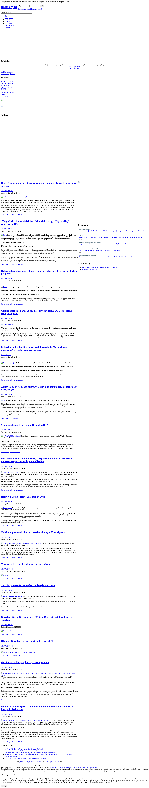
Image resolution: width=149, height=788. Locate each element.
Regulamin (67, 767)
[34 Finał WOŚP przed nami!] (11, 436)
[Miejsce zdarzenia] (7, 324)
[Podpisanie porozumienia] (10, 472)
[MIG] (3, 400)
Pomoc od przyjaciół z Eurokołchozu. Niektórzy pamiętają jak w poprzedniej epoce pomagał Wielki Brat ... (113, 231)
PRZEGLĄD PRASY (8, 87)
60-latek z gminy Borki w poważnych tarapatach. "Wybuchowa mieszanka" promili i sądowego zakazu (34, 348)
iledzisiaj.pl (9, 7)
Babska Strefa (9, 25)
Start (6, 16)
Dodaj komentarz (17, 214)
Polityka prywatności (78, 767)
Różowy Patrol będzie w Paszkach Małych (23, 496)
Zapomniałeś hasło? (24, 9)
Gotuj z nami (9, 18)
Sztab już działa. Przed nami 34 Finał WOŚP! (25, 425)
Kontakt (7, 27)
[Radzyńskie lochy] (9, 111)
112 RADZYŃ (6, 355)
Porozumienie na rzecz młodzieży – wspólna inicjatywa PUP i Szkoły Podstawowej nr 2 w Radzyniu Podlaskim (36, 460)
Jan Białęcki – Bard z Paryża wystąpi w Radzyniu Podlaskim (24, 749)
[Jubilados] (5, 575)
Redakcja (53, 767)
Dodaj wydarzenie (74, 67)
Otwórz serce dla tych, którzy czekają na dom (25, 662)
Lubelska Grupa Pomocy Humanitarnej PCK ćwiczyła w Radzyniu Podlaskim (30, 753)
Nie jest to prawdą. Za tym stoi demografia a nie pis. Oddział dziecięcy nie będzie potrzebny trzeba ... (111, 237)
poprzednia (30, 762)
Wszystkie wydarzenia (8, 74)
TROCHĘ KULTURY (8, 83)
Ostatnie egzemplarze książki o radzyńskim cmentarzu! (22, 751)
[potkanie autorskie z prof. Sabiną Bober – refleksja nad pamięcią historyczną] (26, 720)
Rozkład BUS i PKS (7, 93)
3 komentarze (15, 655)
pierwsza (22, 762)
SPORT (3, 89)
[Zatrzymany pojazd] (8, 363)
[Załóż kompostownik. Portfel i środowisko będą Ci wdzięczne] (22, 543)
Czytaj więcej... (6, 214)
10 (46, 762)
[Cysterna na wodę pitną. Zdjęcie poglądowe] (16, 197)
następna (50, 762)
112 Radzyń (9, 23)
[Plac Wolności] (6, 631)
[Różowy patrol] (6, 508)
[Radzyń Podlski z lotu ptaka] (9, 105)
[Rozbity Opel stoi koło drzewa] (12, 596)
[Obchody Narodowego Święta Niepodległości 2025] (18, 652)
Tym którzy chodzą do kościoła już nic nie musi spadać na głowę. (100, 250)
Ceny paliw (4, 96)
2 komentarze (15, 452)
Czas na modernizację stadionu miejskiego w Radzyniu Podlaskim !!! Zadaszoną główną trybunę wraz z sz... (113, 257)
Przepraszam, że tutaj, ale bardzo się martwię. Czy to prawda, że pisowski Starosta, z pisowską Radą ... (111, 244)
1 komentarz (15, 418)
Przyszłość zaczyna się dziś (91, 269)
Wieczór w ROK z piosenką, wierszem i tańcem (25, 564)
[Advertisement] (61, 44)
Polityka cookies (91, 767)
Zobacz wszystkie (74, 68)
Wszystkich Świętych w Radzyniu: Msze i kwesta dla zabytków (25, 758)
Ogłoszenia (8, 21)
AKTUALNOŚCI (7, 82)
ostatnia (57, 762)
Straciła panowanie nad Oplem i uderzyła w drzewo (28, 585)
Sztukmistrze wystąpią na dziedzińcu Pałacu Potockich (99, 267)
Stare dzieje (8, 20)
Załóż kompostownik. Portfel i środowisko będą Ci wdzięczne (33, 532)
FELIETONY (5, 85)
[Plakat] (4, 287)
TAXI (3, 94)
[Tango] (4, 235)
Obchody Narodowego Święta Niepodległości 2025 (27, 641)
